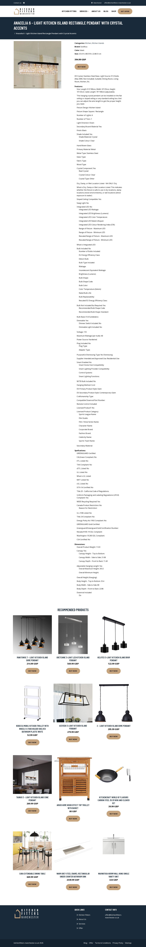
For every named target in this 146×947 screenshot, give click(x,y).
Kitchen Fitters (69, 11)
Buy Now (82, 67)
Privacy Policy (118, 943)
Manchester (97, 3)
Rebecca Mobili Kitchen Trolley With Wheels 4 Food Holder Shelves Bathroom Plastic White (32, 728)
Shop (113, 11)
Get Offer (125, 11)
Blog (106, 11)
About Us (96, 11)
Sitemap (128, 943)
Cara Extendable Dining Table (32, 873)
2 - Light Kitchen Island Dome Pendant (114, 725)
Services (82, 924)
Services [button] (83, 11)
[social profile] (24, 3)
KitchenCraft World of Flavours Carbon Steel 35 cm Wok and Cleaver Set (114, 800)
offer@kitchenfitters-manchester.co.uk (117, 3)
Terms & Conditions (103, 943)
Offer (81, 928)
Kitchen (88, 43)
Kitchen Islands (98, 43)
